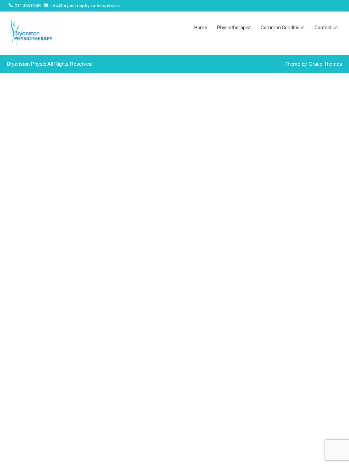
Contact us (326, 27)
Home (200, 27)
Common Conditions (283, 27)
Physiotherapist (234, 27)
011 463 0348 (27, 5)
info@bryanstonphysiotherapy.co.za (85, 5)
